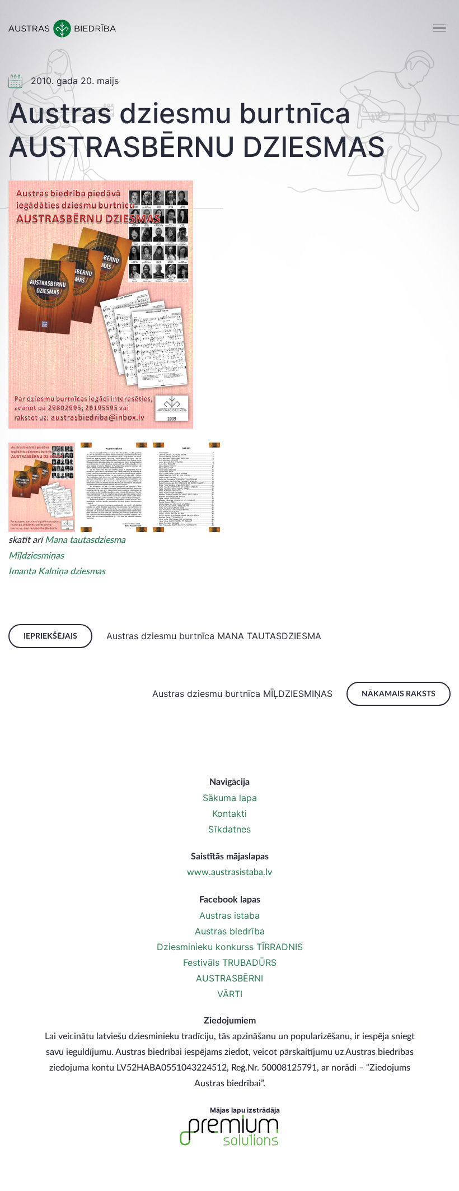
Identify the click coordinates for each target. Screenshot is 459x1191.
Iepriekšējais (50, 636)
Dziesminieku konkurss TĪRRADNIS (230, 946)
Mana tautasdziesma (85, 540)
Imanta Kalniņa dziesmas (56, 571)
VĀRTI (229, 993)
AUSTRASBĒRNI (229, 978)
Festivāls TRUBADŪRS (230, 962)
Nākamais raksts (398, 694)
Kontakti (229, 813)
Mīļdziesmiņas (36, 555)
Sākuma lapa (230, 797)
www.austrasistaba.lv (229, 872)
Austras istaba (229, 915)
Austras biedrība (230, 931)
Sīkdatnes (229, 829)
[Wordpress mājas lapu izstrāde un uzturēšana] (229, 1130)
